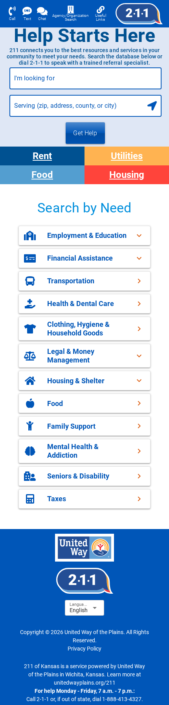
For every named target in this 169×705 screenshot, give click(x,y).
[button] (84, 235)
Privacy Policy (84, 648)
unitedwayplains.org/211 (85, 683)
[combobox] (85, 81)
